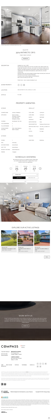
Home (2, 364)
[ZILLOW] (40, 366)
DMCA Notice (3, 366)
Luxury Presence (29, 391)
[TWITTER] (43, 364)
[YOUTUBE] (46, 364)
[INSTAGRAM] (40, 364)
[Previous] (11, 168)
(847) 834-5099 (4, 353)
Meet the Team (9, 364)
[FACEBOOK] (38, 364)
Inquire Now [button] (25, 58)
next (7, 42)
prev (5, 42)
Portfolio (17, 364)
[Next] (40, 168)
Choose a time (18, 174)
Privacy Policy (47, 391)
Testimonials (24, 364)
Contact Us (32, 364)
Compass (27, 371)
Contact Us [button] (25, 325)
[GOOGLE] (38, 366)
